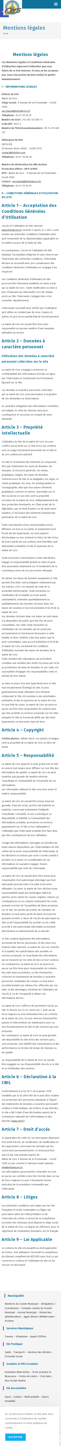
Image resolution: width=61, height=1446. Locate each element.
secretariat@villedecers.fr (16, 111)
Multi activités (31, 1396)
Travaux (9, 1336)
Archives (9, 1320)
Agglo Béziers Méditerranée (39, 1316)
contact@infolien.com (13, 152)
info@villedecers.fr (12, 1167)
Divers (45, 1396)
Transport (19, 1352)
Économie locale (14, 1356)
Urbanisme (21, 1336)
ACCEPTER (15, 1437)
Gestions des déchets (39, 1352)
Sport (8, 1396)
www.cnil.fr (18, 1121)
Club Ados (45, 1376)
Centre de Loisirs (28, 1376)
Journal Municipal (27, 1312)
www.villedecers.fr (12, 230)
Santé (8, 1352)
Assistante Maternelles (17, 1372)
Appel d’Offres (38, 1336)
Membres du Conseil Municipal (21, 1303)
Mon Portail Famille (15, 1380)
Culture (18, 1396)
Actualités (10, 1401)
